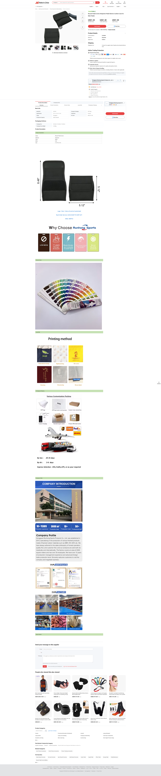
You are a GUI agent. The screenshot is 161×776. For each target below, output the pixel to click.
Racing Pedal (105, 757)
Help (103, 6)
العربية (87, 768)
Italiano (74, 768)
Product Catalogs (52, 730)
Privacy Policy (99, 771)
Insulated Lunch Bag (39, 737)
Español (55, 768)
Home (36, 8)
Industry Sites (88, 766)
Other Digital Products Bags (108, 737)
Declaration (93, 771)
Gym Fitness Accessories (41, 751)
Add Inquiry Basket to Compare (60, 52)
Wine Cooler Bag (61, 737)
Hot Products (49, 766)
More (36, 740)
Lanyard (82, 733)
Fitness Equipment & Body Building (56, 8)
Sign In (90, 96)
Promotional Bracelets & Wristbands (65, 733)
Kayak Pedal (90, 757)
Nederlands (83, 768)
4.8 (110, 104)
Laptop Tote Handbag (62, 735)
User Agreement (87, 771)
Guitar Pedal (83, 757)
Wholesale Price (82, 766)
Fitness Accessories (66, 8)
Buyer (97, 6)
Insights (112, 766)
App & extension (110, 6)
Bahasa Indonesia (115, 768)
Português (59, 768)
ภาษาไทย (101, 768)
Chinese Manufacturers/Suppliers (65, 766)
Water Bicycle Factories (40, 757)
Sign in (124, 3)
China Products (56, 766)
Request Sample (111, 29)
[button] (99, 105)
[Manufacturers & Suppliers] (42, 2)
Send (45, 666)
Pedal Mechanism (114, 757)
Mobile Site (108, 766)
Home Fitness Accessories (54, 751)
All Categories (39, 6)
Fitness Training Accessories (66, 751)
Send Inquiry (97, 26)
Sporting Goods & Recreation (43, 8)
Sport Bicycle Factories (62, 757)
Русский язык (69, 768)
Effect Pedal (98, 757)
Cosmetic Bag (83, 737)
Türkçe (105, 768)
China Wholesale (75, 766)
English (51, 768)
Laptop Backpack (106, 733)
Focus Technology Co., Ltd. (72, 771)
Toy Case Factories (51, 757)
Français (64, 768)
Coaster (36, 733)
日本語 (94, 768)
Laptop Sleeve (38, 735)
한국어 (91, 768)
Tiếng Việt (109, 768)
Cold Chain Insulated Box (108, 735)
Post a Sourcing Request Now (70, 666)
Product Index (102, 766)
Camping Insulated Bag (85, 735)
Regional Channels (95, 766)
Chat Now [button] (117, 26)
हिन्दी (97, 768)
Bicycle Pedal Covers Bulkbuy (42, 760)
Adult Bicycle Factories (73, 757)
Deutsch (78, 768)
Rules (125, 6)
